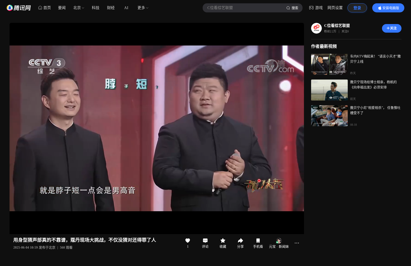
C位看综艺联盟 (337, 26)
